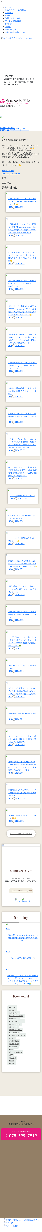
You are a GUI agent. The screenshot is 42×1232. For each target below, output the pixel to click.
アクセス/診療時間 (13, 21)
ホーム (8, 7)
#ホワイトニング (14, 1024)
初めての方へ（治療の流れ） (17, 10)
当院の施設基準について (15, 32)
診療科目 (9, 15)
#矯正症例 (12, 1058)
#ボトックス (13, 1027)
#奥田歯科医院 (8, 170)
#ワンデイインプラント (17, 1035)
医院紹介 (9, 12)
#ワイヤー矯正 (14, 1033)
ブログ (8, 26)
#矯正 (11, 1055)
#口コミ (11, 1038)
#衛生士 (11, 1061)
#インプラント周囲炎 (16, 1016)
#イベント (12, 1010)
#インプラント (14, 1013)
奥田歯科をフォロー (14, 129)
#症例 (11, 1049)
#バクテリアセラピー (11, 173)
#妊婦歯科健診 (14, 1041)
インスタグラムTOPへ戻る (21, 833)
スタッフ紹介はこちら (21, 891)
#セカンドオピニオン (16, 1021)
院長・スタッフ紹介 (13, 18)
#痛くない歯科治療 (15, 1052)
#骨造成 (11, 1063)
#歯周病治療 (13, 1047)
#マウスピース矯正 (15, 1030)
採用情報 (9, 24)
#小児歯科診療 (14, 1044)
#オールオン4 (13, 1018)
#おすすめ (12, 1007)
